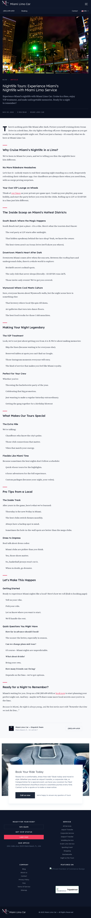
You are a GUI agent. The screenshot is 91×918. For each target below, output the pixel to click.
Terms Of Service (24, 887)
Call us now (25, 795)
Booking (24, 11)
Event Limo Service (67, 844)
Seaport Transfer (67, 837)
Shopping (67, 851)
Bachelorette (67, 854)
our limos (16, 193)
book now (60, 693)
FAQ (24, 883)
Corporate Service (67, 833)
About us (24, 873)
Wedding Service (67, 840)
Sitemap (24, 890)
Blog (5, 79)
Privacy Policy (24, 880)
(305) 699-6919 (8, 11)
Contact (75, 11)
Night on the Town (67, 858)
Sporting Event (67, 847)
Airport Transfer (67, 830)
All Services (67, 826)
